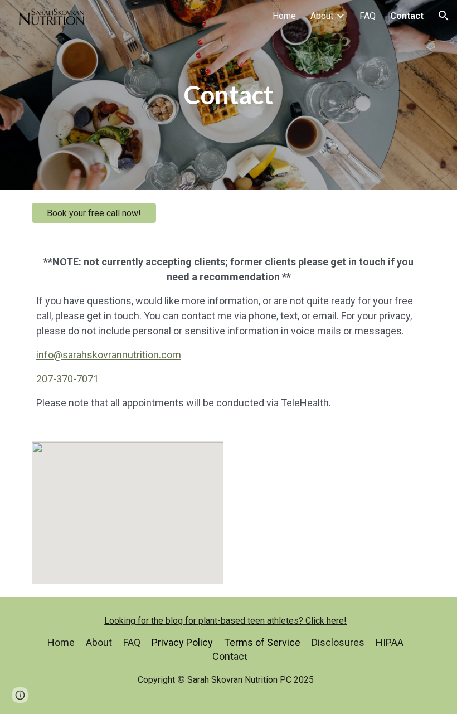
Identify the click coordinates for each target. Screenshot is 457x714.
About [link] (321, 16)
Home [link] (284, 16)
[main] (228, 95)
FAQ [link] (367, 16)
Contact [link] (407, 16)
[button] (443, 15)
